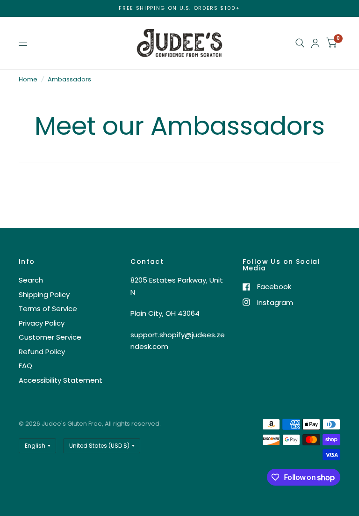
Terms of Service (48, 308)
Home (28, 79)
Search (31, 280)
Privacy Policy (42, 323)
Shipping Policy (44, 294)
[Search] (300, 43)
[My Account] (315, 43)
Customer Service (50, 337)
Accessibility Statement (60, 380)
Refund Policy (42, 351)
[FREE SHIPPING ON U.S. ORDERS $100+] (179, 8)
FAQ (25, 366)
